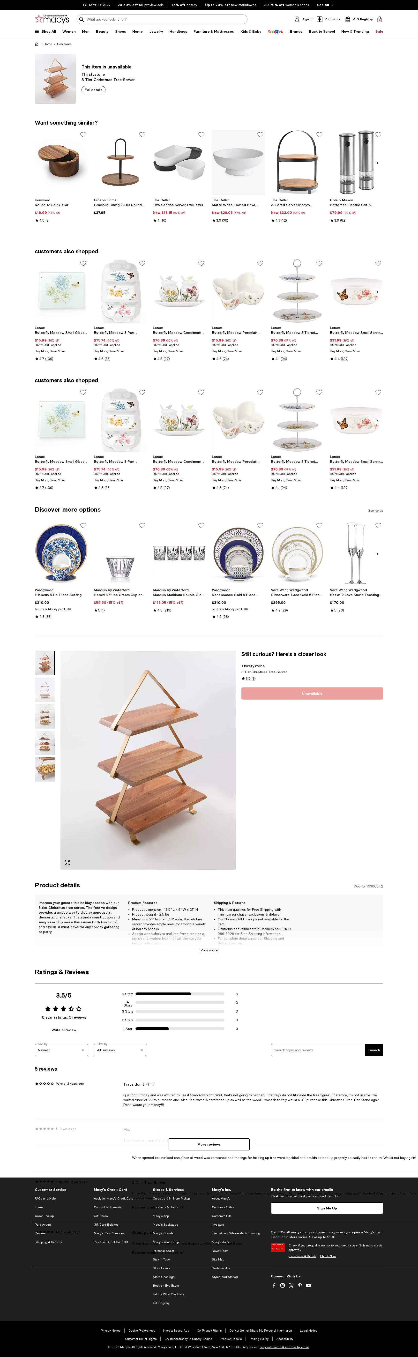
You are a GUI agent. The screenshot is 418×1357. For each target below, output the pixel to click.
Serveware (64, 44)
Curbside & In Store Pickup (171, 1198)
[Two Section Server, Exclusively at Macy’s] (179, 162)
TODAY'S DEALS (96, 5)
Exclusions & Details (302, 1256)
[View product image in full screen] (67, 863)
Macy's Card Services (109, 1233)
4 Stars (128, 1002)
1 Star (127, 1029)
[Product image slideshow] (148, 760)
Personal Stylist (163, 1251)
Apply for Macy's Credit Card (113, 1198)
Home (48, 44)
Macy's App (161, 1216)
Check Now (328, 1256)
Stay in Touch (162, 1259)
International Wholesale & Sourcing (236, 1233)
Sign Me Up (327, 1208)
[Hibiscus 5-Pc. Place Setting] (61, 553)
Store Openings (163, 1277)
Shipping (270, 938)
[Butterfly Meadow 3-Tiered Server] (297, 291)
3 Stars (128, 1011)
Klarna (39, 1207)
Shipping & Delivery (48, 1242)
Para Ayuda (43, 1224)
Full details (93, 90)
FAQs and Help (45, 1198)
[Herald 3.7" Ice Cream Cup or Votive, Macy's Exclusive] (120, 553)
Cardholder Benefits (107, 1207)
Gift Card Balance (106, 1224)
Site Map (218, 1259)
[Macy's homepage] (37, 44)
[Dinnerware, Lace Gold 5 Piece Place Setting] (297, 553)
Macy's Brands (163, 1233)
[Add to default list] (83, 135)
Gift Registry (161, 1303)
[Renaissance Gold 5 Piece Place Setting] (238, 553)
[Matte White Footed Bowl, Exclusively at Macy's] (238, 162)
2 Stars (128, 1020)
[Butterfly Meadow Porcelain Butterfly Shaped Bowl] (238, 291)
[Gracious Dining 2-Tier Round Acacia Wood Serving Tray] (120, 162)
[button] (135, 760)
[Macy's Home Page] (52, 19)
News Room (220, 1251)
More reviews (209, 1144)
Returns (224, 943)
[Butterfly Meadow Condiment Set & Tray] (179, 291)
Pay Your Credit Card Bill (111, 1242)
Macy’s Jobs (220, 1242)
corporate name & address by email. (284, 1347)
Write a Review (64, 1030)
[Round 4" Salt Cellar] (61, 162)
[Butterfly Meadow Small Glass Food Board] (61, 291)
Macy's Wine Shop (166, 1242)
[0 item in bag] (379, 19)
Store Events (161, 1268)
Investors (218, 1224)
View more (209, 950)
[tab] (45, 663)
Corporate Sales (223, 1207)
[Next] (377, 163)
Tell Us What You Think (168, 1294)
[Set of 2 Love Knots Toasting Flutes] (356, 553)
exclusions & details (263, 914)
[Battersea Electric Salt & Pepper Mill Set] (356, 162)
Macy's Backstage (165, 1224)
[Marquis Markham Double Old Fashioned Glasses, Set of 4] (179, 553)
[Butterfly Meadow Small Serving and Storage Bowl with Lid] (356, 291)
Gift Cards (101, 1216)
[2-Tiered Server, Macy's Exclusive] (297, 162)
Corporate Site (221, 1216)
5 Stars (128, 994)
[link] (61, 210)
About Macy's (221, 1198)
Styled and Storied (225, 1277)
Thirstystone (93, 74)
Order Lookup (44, 1216)
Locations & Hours (165, 1207)
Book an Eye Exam (166, 1285)
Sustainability (221, 1268)
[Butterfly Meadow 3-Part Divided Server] (120, 291)
